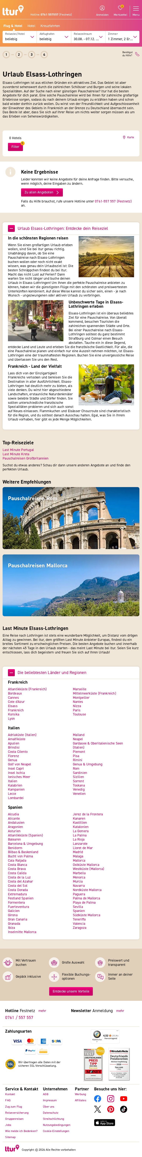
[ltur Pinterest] (110, 1112)
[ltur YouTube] (123, 1101)
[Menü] (117, 1031)
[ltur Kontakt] (137, 54)
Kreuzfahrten (50, 26)
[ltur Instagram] (110, 1101)
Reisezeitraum (83, 34)
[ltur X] (97, 1112)
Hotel (31, 26)
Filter (15, 147)
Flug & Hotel (13, 26)
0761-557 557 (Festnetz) (113, 201)
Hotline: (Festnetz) (51, 14)
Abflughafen (47, 34)
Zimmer (113, 34)
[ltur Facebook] (97, 1101)
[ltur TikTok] (123, 1112)
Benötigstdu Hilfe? (127, 54)
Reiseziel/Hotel (15, 34)
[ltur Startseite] (13, 11)
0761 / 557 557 (19, 1017)
